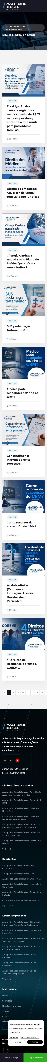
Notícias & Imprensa (17, 26)
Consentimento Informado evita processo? (18, 459)
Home (6, 26)
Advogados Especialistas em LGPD (18, 874)
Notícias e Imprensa (11, 1006)
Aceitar (35, 1042)
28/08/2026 (13, 139)
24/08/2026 (13, 339)
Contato (6, 1016)
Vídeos (5, 1011)
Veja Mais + (7, 849)
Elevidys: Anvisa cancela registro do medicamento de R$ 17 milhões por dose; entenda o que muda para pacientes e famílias (23, 118)
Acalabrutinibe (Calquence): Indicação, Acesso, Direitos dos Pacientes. (20, 593)
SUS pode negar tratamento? (18, 328)
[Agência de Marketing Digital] (23, 1049)
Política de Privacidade (30, 1038)
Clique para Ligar (11, 1058)
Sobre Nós (7, 1001)
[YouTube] (17, 760)
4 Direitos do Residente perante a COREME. (22, 663)
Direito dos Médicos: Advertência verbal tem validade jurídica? (23, 192)
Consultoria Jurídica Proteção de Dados (20, 900)
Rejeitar (17, 1042)
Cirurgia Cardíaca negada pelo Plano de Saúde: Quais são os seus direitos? (23, 261)
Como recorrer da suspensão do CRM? (21, 524)
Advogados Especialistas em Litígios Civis (21, 879)
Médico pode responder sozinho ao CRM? (23, 393)
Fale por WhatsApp (35, 1058)
